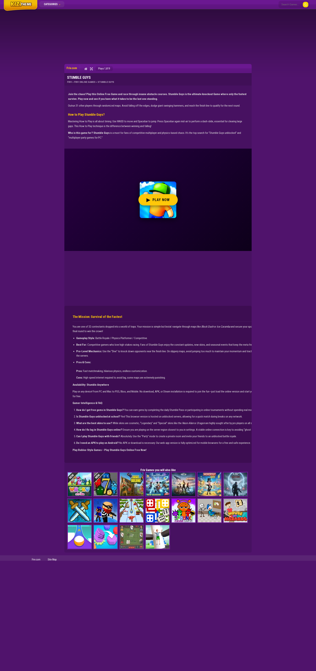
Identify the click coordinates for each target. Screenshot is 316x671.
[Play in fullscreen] (91, 68)
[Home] (86, 68)
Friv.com (36, 559)
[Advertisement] (158, 36)
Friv (69, 82)
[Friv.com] (20, 10)
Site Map (52, 559)
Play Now (158, 200)
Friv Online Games (84, 82)
